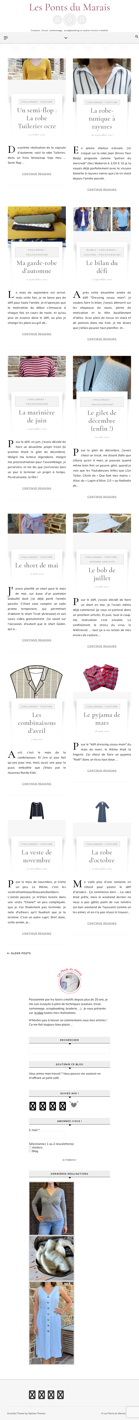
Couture (46, 102)
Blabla (91, 250)
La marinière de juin (37, 416)
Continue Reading (37, 173)
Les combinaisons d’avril (37, 723)
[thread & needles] (73, 1106)
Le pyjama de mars (102, 719)
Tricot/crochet (37, 254)
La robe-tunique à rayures (102, 118)
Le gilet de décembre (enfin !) (102, 421)
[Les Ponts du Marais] (69, 14)
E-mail (34, 1130)
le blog (38, 1013)
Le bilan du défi (102, 267)
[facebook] (33, 1106)
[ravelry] (62, 1106)
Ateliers (37, 1147)
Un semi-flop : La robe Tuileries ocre (37, 118)
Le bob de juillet (102, 574)
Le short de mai (36, 565)
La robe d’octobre (102, 856)
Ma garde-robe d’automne (36, 267)
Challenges (29, 102)
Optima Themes (36, 1413)
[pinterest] (42, 1106)
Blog (34, 1151)
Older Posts (20, 953)
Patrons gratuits (102, 562)
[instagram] (52, 1106)
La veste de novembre (37, 856)
